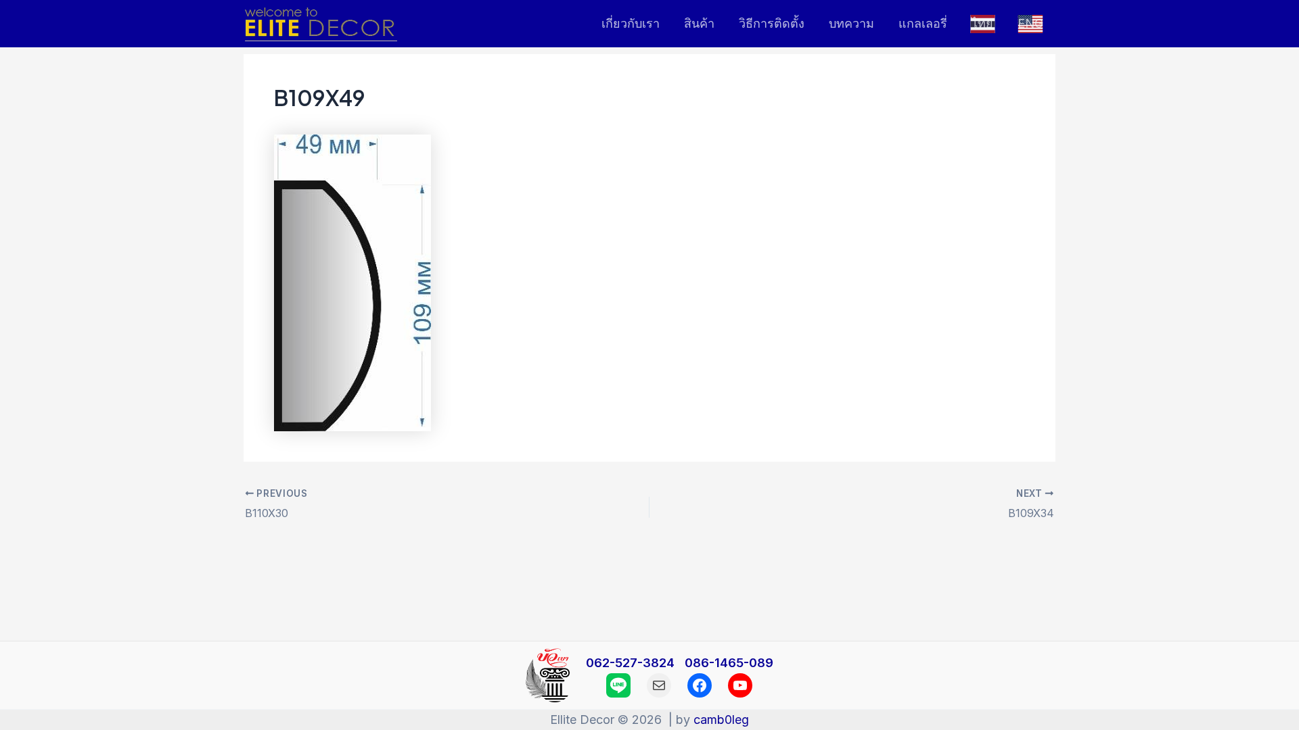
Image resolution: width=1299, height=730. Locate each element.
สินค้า (699, 23)
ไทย (982, 23)
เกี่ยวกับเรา (630, 23)
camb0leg (721, 719)
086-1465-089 (729, 663)
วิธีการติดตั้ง (771, 23)
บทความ (851, 23)
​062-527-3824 (632, 663)
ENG (1030, 23)
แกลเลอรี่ (922, 23)
